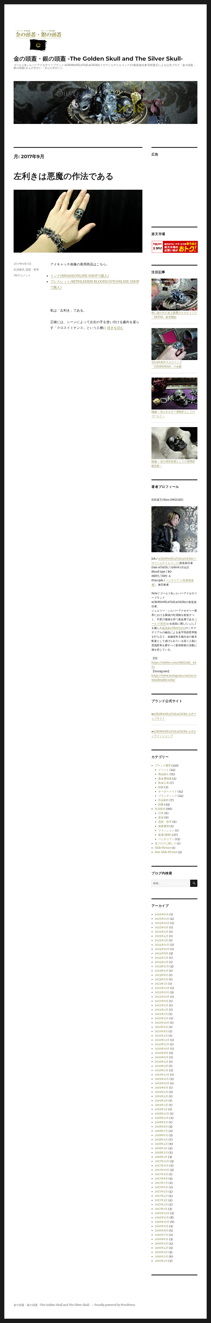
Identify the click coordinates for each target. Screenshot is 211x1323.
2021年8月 (161, 1031)
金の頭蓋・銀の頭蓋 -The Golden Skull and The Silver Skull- (98, 58)
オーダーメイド (167, 791)
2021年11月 (162, 1018)
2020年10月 (162, 1048)
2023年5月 (161, 979)
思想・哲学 (32, 269)
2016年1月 (161, 1261)
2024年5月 (161, 957)
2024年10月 (162, 949)
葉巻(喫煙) (164, 835)
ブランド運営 (163, 765)
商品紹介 (163, 774)
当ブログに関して (165, 843)
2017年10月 (162, 1170)
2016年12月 (162, 1213)
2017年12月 (162, 1161)
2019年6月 (161, 1087)
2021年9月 (161, 1027)
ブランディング (167, 796)
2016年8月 (161, 1230)
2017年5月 (161, 1191)
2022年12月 (162, 988)
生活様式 (19, 269)
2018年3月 (161, 1148)
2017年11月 (162, 1165)
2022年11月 (162, 992)
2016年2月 (161, 1256)
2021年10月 (162, 1022)
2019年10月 (162, 1083)
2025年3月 (161, 940)
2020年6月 (162, 1057)
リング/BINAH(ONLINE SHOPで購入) (79, 276)
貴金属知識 (165, 778)
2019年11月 (162, 1079)
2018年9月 (161, 1122)
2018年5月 (161, 1139)
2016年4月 (161, 1248)
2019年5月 (161, 1092)
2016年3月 (161, 1252)
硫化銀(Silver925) (173, 628)
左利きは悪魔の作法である (64, 176)
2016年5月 (161, 1243)
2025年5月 (161, 931)
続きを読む (115, 328)
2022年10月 (162, 996)
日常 (161, 813)
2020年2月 (161, 1070)
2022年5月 (161, 1005)
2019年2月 (161, 1105)
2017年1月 (161, 1209)
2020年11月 (162, 1044)
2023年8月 (161, 975)
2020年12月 (162, 1040)
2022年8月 (161, 1001)
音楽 (161, 817)
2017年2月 (161, 1204)
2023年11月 (162, 966)
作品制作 (163, 800)
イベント (163, 770)
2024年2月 (161, 962)
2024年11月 (162, 944)
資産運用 (163, 826)
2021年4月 (161, 1035)
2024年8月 (161, 953)
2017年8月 (161, 1178)
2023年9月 (161, 970)
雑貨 (161, 787)
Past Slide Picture (166, 852)
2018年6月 (161, 1135)
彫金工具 (163, 783)
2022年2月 (161, 1009)
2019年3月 (161, 1100)
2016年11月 (162, 1217)
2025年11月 (162, 918)
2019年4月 (161, 1096)
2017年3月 (161, 1200)
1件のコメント (22, 275)
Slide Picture (163, 848)
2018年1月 (161, 1157)
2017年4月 (161, 1196)
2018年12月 (162, 1113)
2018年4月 (161, 1144)
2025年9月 (162, 927)
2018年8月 (161, 1126)
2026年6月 (162, 914)
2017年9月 (161, 1174)
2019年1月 (161, 1109)
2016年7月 (161, 1235)
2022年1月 (161, 1014)
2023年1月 (161, 983)
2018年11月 (162, 1118)
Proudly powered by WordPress (114, 1305)
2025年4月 (161, 936)
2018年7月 (161, 1131)
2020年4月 (161, 1061)
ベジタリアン (166, 839)
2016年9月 (161, 1226)
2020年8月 (161, 1053)
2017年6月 (161, 1187)
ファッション (166, 830)
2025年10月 (162, 923)
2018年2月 (161, 1152)
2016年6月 (161, 1239)
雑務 (161, 804)
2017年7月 (161, 1183)
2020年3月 (161, 1066)
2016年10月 (162, 1222)
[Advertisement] (175, 190)
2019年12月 (162, 1074)
